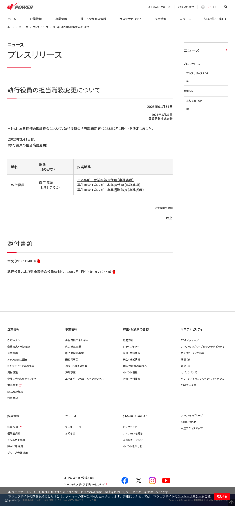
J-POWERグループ (159, 7)
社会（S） (186, 366)
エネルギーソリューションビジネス (84, 379)
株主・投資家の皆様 (93, 19)
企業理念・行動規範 (18, 346)
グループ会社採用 (17, 452)
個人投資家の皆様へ (135, 366)
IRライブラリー (131, 346)
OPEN (225, 7)
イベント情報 (130, 372)
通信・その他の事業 (76, 366)
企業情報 (36, 19)
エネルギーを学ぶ (133, 440)
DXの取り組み (15, 391)
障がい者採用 (15, 446)
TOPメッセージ (190, 340)
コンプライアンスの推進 (20, 366)
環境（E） (185, 359)
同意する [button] (222, 496)
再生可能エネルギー (76, 340)
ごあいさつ (13, 340)
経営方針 (128, 340)
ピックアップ (130, 427)
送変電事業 (71, 359)
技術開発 (12, 398)
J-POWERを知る (133, 433)
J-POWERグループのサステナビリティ (202, 346)
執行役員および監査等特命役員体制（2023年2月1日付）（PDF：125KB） (59, 272)
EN (214, 7)
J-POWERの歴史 (17, 359)
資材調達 (12, 372)
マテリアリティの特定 (193, 353)
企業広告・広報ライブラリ (21, 379)
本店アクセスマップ (192, 428)
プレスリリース (192, 63)
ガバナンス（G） (189, 372)
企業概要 (12, 353)
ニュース (185, 19)
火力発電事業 (73, 346)
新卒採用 (12, 427)
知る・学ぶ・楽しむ (215, 19)
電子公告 (12, 385)
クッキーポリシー (189, 496)
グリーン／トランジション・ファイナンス (202, 379)
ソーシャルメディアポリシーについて (84, 484)
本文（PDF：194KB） (22, 261)
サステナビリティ (130, 19)
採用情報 (160, 19)
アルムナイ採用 (16, 440)
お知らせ (189, 91)
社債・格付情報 (131, 379)
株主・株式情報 (131, 359)
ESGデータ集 (188, 385)
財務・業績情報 (131, 353)
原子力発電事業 (74, 353)
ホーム (12, 19)
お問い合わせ (186, 7)
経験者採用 (14, 433)
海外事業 (70, 372)
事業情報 (61, 19)
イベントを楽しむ (132, 446)
